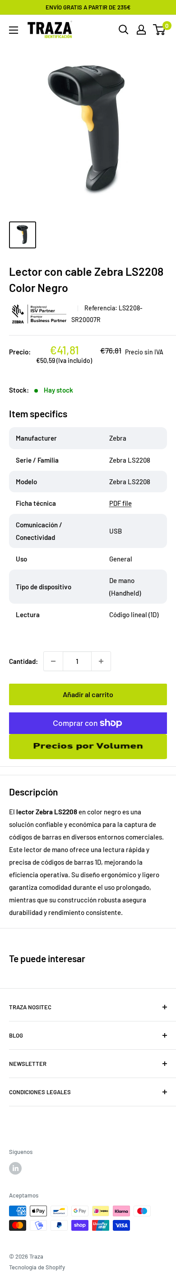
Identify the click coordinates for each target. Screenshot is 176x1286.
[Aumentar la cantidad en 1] (101, 661)
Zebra (40, 314)
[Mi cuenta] (141, 30)
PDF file (120, 503)
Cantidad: (23, 661)
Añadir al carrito (88, 694)
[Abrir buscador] (124, 30)
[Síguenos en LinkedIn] (15, 1168)
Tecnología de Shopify (37, 1267)
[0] (159, 29)
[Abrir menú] (13, 30)
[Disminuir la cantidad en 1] (53, 661)
